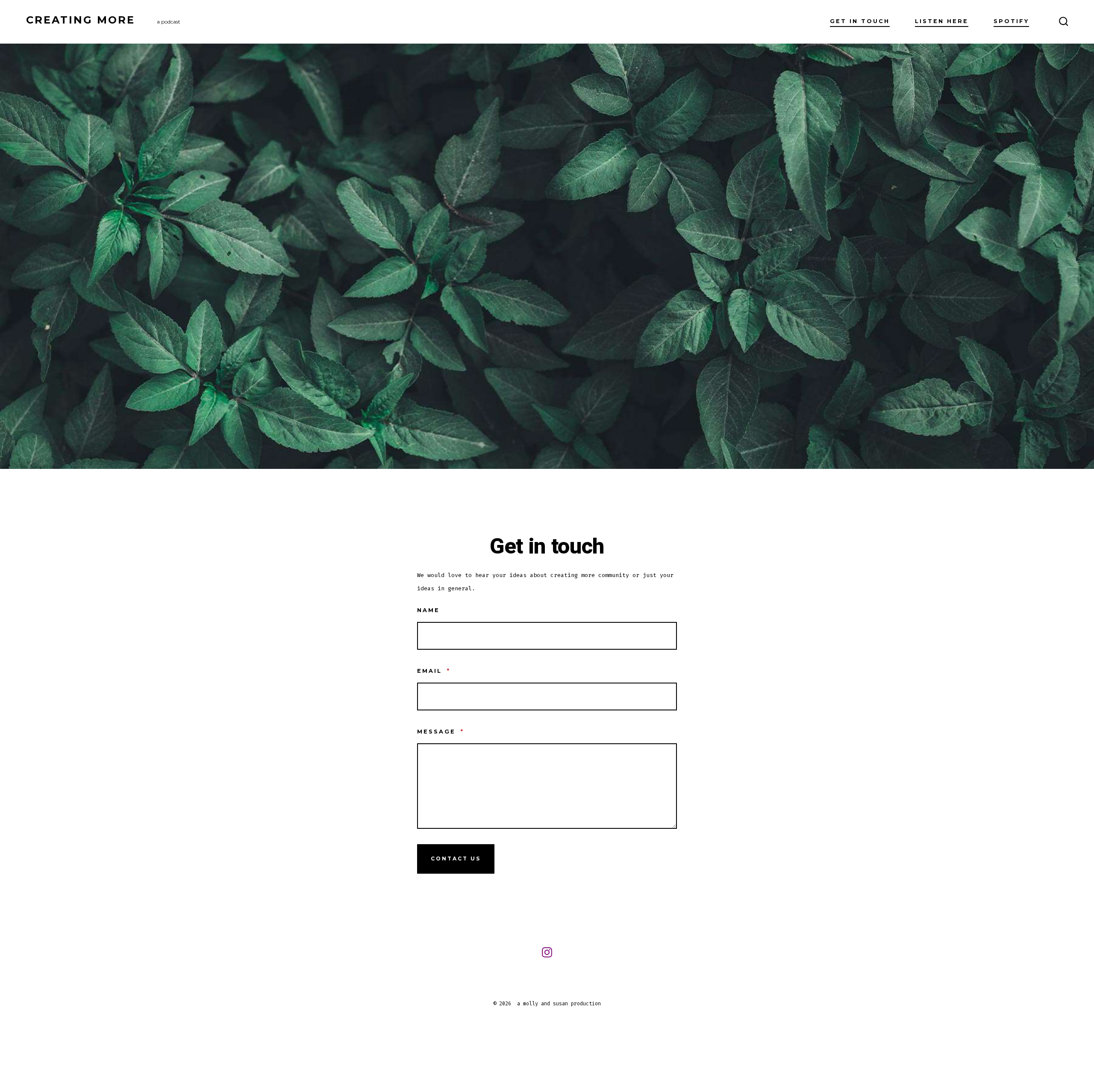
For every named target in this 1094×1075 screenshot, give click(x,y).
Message (440, 731)
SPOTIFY (1011, 21)
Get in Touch (860, 21)
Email (433, 671)
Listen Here (941, 21)
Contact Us (456, 858)
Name (428, 610)
